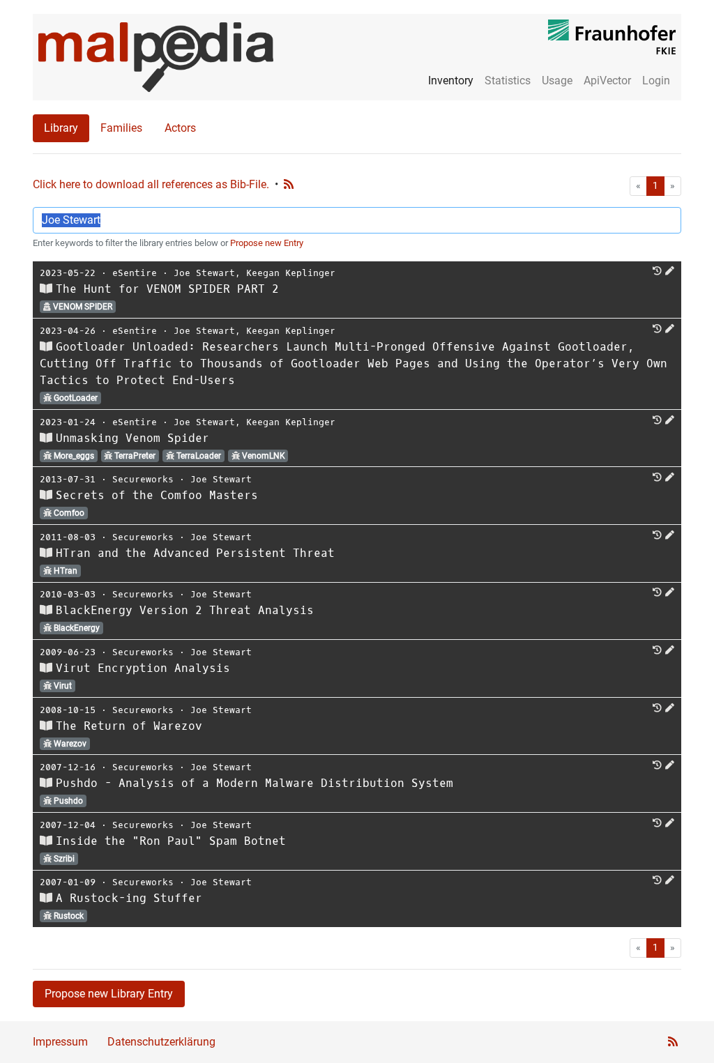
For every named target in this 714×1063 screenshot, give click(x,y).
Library (61, 128)
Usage (557, 80)
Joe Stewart (204, 273)
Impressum (60, 1041)
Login (656, 80)
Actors (180, 128)
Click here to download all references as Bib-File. (151, 184)
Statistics (508, 80)
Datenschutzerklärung (161, 1041)
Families (121, 128)
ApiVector (607, 80)
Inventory (450, 80)
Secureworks (143, 479)
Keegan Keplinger (290, 273)
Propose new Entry (266, 243)
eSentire (134, 273)
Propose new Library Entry (109, 993)
